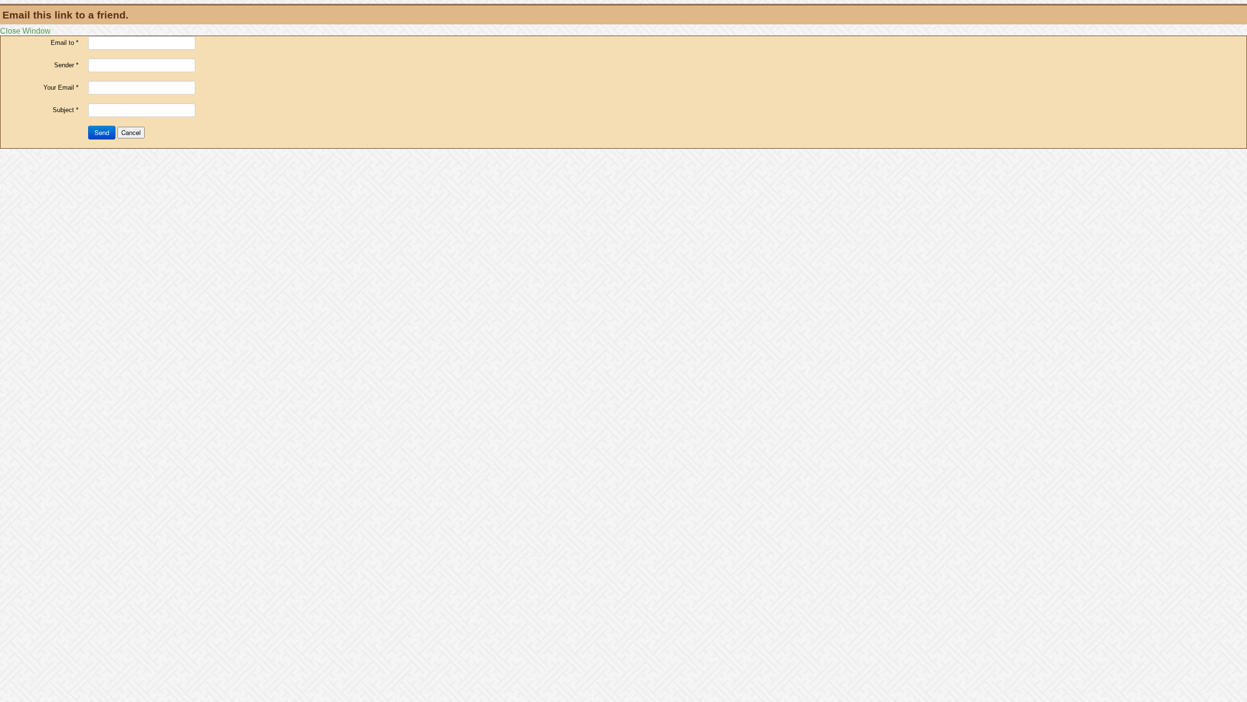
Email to (64, 42)
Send (101, 132)
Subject (65, 110)
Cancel (131, 132)
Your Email (60, 87)
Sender (66, 65)
